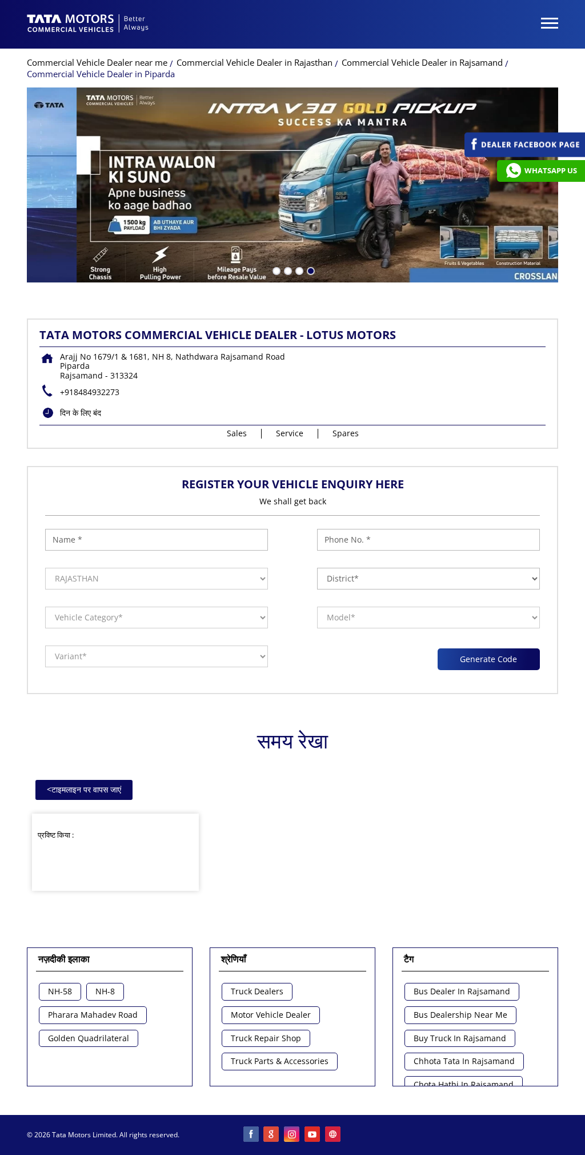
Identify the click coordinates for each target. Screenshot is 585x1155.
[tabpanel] (292, 184)
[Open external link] (524, 154)
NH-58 (60, 992)
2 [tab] (287, 270)
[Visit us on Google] (272, 1135)
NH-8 (105, 992)
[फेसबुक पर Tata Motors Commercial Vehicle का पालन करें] (251, 1135)
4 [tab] (309, 270)
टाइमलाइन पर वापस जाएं (84, 789)
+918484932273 (89, 392)
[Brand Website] (333, 1135)
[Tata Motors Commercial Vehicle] (88, 24)
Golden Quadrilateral (88, 1039)
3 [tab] (298, 270)
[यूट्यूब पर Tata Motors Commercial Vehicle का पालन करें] (313, 1135)
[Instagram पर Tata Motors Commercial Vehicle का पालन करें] (292, 1135)
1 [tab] (275, 270)
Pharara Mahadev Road (93, 1015)
